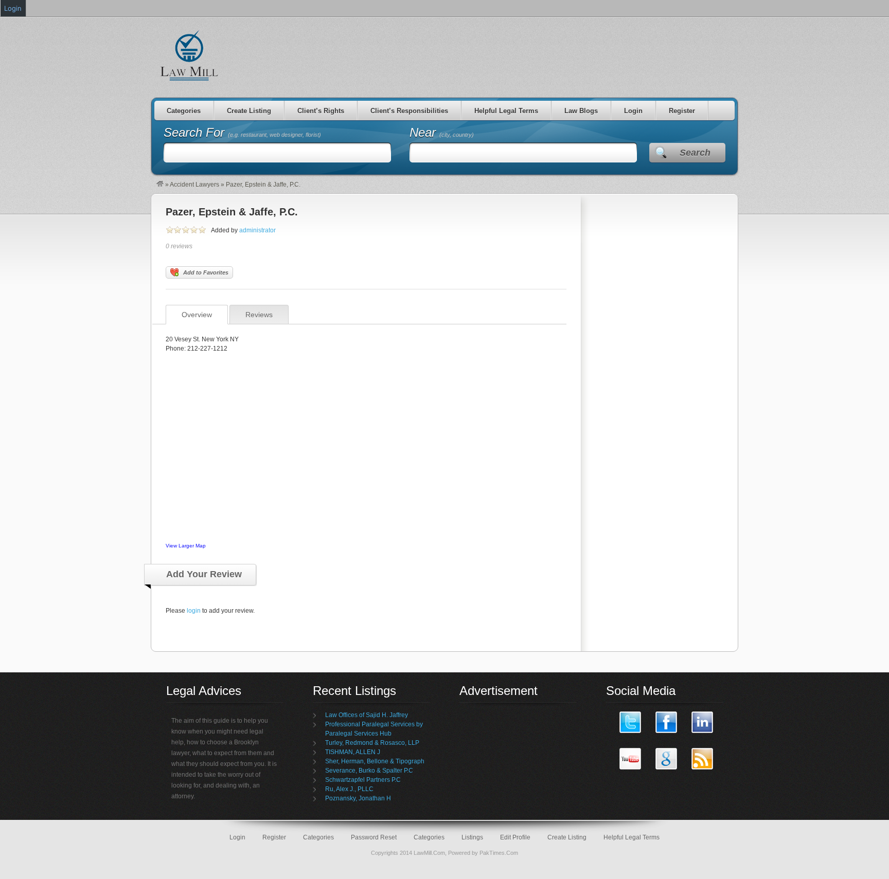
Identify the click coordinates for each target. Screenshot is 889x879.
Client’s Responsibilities (409, 111)
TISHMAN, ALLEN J (352, 752)
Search (695, 153)
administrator (257, 230)
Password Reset (374, 837)
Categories (184, 111)
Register (682, 111)
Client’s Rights (320, 111)
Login (633, 111)
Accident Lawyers (194, 184)
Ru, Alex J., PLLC (349, 789)
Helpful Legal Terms (506, 111)
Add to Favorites (205, 272)
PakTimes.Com (498, 853)
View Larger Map (186, 545)
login (194, 610)
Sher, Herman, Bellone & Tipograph (374, 761)
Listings (472, 837)
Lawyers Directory (189, 55)
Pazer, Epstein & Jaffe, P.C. (232, 211)
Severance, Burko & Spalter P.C (369, 770)
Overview (197, 314)
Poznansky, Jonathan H (358, 798)
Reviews (259, 314)
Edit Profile (515, 837)
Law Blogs (581, 111)
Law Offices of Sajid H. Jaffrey (366, 715)
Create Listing (249, 111)
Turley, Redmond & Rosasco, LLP (372, 742)
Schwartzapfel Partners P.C (363, 779)
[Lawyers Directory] (160, 184)
